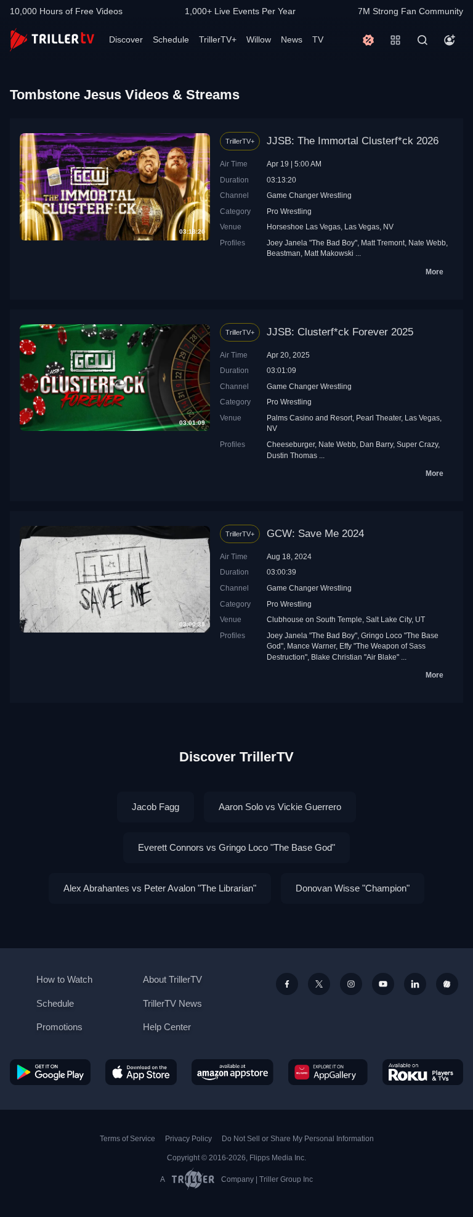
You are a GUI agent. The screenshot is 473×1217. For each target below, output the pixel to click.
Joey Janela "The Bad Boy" (312, 243)
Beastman (284, 253)
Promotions (59, 1027)
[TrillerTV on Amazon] (232, 1072)
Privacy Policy (188, 1138)
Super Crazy (417, 444)
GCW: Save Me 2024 (315, 533)
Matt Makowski (329, 253)
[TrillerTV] (52, 40)
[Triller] (447, 984)
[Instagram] (351, 984)
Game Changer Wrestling (309, 195)
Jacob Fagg (155, 806)
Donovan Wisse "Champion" (353, 888)
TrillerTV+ (217, 39)
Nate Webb (427, 243)
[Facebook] (287, 984)
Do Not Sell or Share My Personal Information (298, 1138)
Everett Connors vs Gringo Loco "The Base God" (236, 847)
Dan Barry (376, 444)
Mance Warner (311, 646)
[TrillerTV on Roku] (422, 1072)
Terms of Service (127, 1138)
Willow (258, 39)
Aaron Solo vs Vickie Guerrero (280, 806)
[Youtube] (383, 984)
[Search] (422, 40)
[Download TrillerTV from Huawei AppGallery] (328, 1072)
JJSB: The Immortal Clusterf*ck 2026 (353, 141)
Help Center (167, 1027)
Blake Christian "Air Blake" (355, 657)
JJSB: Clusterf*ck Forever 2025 (340, 332)
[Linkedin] (415, 984)
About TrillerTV (172, 979)
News (291, 39)
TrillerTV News (172, 1003)
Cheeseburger (291, 444)
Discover (126, 39)
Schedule (171, 39)
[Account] (449, 40)
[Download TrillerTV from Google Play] (50, 1072)
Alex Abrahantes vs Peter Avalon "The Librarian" (159, 888)
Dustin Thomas (292, 455)
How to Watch (64, 979)
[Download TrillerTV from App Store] (141, 1072)
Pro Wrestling (289, 211)
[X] (319, 984)
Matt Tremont (383, 243)
